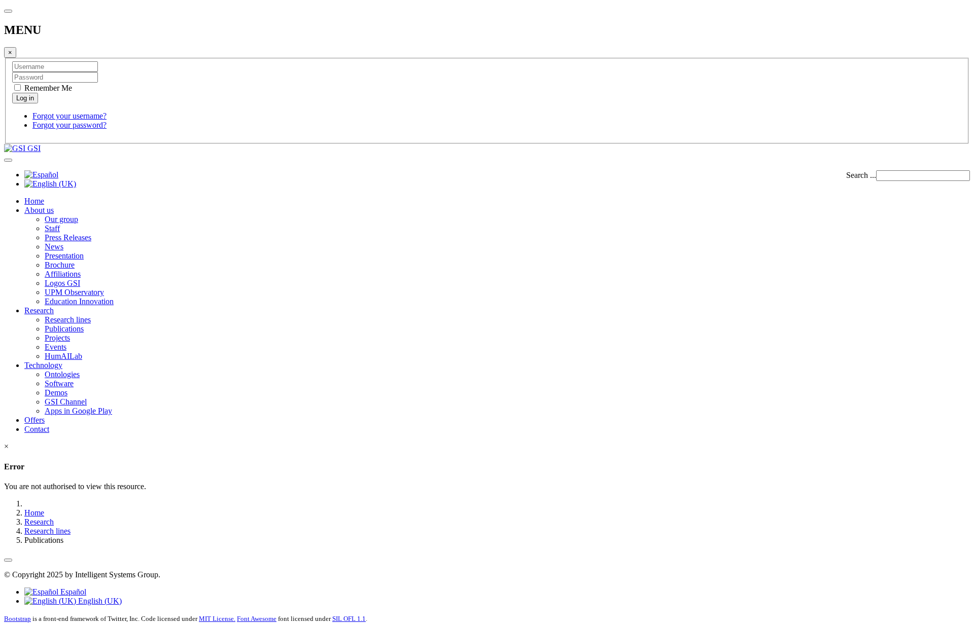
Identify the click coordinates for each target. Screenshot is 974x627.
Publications (64, 328)
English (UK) (99, 601)
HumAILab (63, 356)
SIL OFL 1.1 (349, 618)
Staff (52, 228)
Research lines (68, 319)
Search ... (861, 175)
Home (34, 201)
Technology (43, 365)
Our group (61, 219)
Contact (36, 429)
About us (39, 210)
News (54, 246)
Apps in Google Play (78, 411)
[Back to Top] (8, 560)
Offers (34, 420)
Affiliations (63, 274)
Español (72, 591)
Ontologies (62, 374)
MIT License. (217, 618)
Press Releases (68, 237)
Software (59, 383)
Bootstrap (17, 618)
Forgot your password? (69, 125)
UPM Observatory (74, 292)
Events (55, 347)
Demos (56, 392)
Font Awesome (256, 618)
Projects (57, 338)
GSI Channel (66, 401)
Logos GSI (62, 283)
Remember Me (47, 88)
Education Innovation (79, 301)
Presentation (64, 255)
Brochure (60, 265)
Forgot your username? (69, 116)
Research (39, 310)
